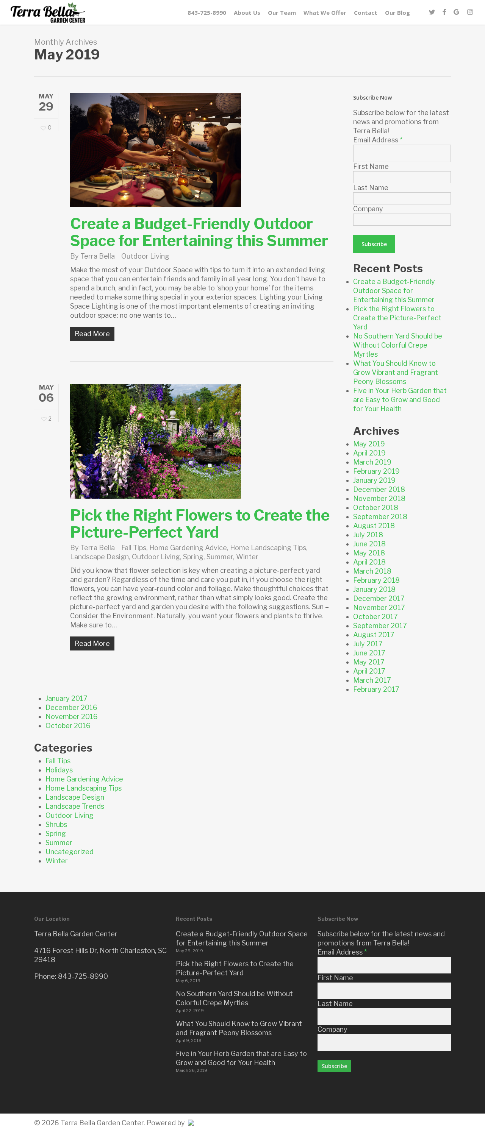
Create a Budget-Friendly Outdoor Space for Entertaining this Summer (199, 232)
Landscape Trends (74, 806)
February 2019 (376, 471)
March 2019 (372, 462)
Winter (247, 557)
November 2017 (379, 607)
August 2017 (373, 635)
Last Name (370, 188)
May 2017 (369, 662)
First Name (371, 166)
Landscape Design (99, 557)
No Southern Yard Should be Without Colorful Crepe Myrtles (397, 345)
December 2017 (379, 598)
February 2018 (376, 580)
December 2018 (379, 489)
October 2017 (375, 617)
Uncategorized (69, 852)
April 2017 (369, 671)
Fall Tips (133, 548)
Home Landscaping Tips (268, 548)
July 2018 (368, 535)
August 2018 (374, 526)
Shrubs (56, 824)
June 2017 (369, 653)
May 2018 (369, 553)
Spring (193, 557)
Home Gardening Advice (188, 548)
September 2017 (380, 626)
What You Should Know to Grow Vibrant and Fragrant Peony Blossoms (395, 372)
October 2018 (375, 508)
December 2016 (71, 707)
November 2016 (71, 717)
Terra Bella (97, 256)
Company (368, 209)
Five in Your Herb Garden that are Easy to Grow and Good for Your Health (400, 400)
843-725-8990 (83, 976)
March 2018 (372, 571)
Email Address (377, 140)
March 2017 (372, 680)
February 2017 (376, 689)
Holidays (59, 770)
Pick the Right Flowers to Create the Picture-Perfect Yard (200, 523)
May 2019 (369, 444)
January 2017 (66, 698)
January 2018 (374, 589)
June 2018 (369, 544)
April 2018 (369, 562)
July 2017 (368, 644)
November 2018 (379, 498)
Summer (220, 557)
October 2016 (68, 726)
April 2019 (369, 453)
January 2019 (374, 480)
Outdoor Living (145, 256)
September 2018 (380, 517)
